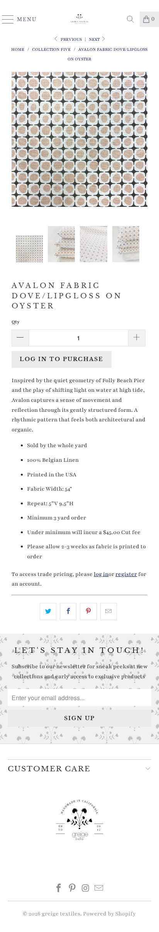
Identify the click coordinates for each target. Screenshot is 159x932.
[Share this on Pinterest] (88, 612)
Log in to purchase (61, 359)
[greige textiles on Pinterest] (72, 889)
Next (95, 39)
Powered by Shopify (109, 913)
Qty (16, 322)
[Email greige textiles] (99, 889)
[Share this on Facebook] (68, 612)
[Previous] (19, 149)
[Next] (140, 149)
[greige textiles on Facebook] (59, 889)
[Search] (130, 19)
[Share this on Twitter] (48, 612)
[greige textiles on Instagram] (85, 889)
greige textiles (61, 913)
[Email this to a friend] (108, 612)
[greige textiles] (79, 19)
